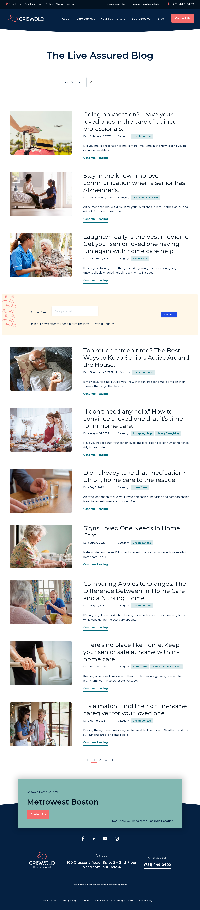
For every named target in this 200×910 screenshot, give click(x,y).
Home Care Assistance (166, 666)
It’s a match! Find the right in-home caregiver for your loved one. (135, 709)
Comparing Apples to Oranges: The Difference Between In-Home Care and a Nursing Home (134, 591)
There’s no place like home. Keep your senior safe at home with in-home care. (131, 652)
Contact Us (182, 18)
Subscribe (169, 314)
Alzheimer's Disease (145, 197)
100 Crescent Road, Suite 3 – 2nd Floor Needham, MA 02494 (102, 864)
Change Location (65, 4)
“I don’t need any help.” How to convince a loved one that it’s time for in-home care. (133, 418)
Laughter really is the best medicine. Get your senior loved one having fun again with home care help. (136, 244)
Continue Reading (95, 157)
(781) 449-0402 (182, 4)
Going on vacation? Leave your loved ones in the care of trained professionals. (130, 121)
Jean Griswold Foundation (146, 4)
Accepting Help (142, 433)
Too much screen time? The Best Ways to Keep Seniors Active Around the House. (136, 357)
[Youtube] (105, 839)
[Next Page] (112, 760)
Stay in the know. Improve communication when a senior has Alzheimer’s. (134, 182)
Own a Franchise (116, 4)
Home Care (140, 487)
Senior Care (140, 258)
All (92, 82)
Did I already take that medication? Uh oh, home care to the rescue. (134, 476)
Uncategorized (142, 136)
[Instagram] (117, 839)
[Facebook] (82, 839)
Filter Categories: (79, 82)
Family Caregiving (168, 433)
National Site (50, 900)
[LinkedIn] (93, 839)
